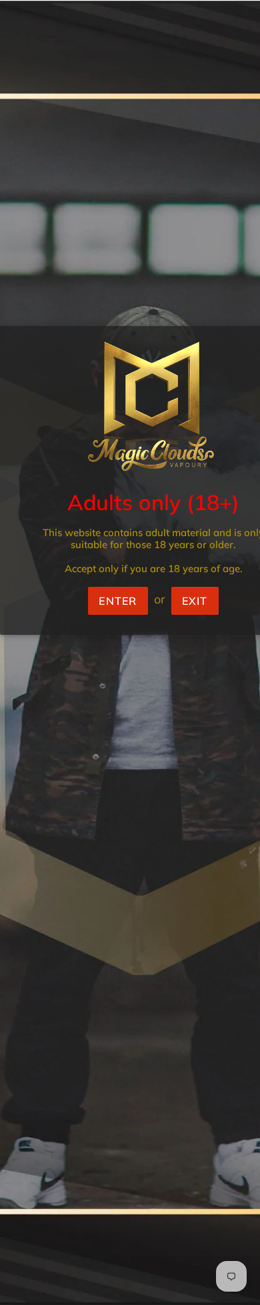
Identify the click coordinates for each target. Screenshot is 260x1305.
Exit (195, 600)
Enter (118, 600)
